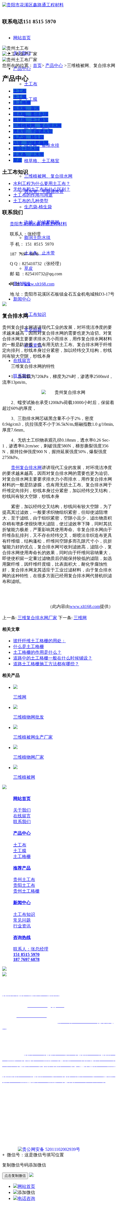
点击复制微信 (15, 1176)
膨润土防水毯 (37, 237)
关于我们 (22, 810)
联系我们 (22, 821)
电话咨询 (26, 1198)
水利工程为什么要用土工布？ (41, 183)
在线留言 (22, 360)
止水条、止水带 (39, 253)
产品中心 (54, 65)
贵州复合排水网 (26, 467)
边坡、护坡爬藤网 (30, 143)
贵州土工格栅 (26, 891)
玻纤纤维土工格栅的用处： (39, 640)
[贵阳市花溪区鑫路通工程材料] (33, 4)
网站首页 (22, 37)
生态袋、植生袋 (28, 137)
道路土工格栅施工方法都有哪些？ (46, 663)
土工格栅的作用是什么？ (37, 652)
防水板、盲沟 (26, 108)
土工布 (30, 84)
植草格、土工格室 (41, 160)
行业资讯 (22, 926)
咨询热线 (22, 937)
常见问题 (22, 920)
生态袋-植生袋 (38, 206)
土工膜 (30, 99)
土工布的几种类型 (30, 200)
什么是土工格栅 (28, 646)
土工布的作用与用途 (33, 195)
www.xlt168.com (39, 284)
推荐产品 (22, 868)
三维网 (80, 617)
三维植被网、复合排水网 (48, 176)
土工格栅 (22, 102)
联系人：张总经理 (30, 949)
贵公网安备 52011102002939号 (51, 1149)
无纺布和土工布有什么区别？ (41, 189)
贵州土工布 (24, 879)
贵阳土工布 (24, 885)
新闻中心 (22, 299)
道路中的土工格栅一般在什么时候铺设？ (52, 658)
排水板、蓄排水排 (41, 145)
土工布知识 (35, 314)
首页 (37, 65)
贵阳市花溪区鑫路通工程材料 (38, 223)
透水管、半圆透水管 (33, 131)
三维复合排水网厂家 (37, 617)
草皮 (28, 268)
